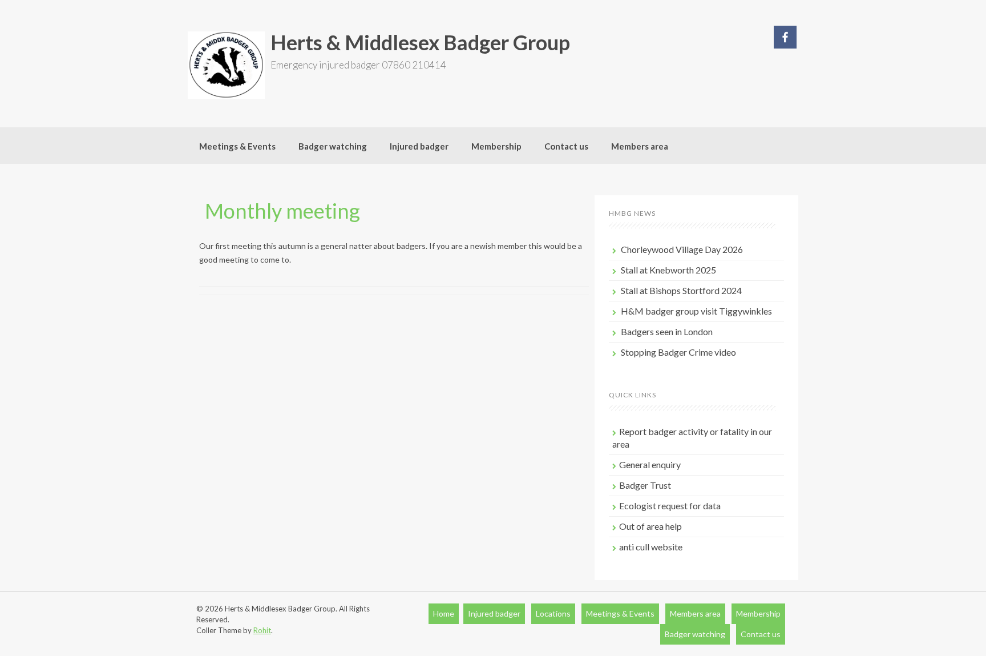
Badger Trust (645, 485)
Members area (639, 146)
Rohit (262, 630)
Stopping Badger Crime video (678, 352)
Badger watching (332, 146)
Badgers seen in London (667, 331)
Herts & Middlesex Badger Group (420, 42)
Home (443, 613)
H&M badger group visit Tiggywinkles (696, 310)
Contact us (566, 146)
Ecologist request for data (670, 505)
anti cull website (650, 546)
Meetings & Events (237, 146)
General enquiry (650, 464)
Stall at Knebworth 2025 (668, 269)
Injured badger (419, 146)
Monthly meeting (282, 210)
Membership (496, 146)
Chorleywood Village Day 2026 (682, 249)
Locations (553, 613)
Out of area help (650, 526)
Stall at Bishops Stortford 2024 (681, 290)
